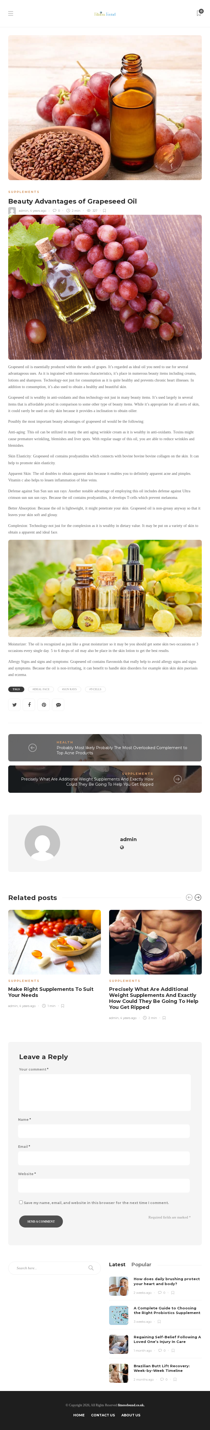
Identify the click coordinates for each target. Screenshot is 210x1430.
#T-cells (95, 689)
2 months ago (144, 1379)
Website (27, 1174)
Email (24, 1147)
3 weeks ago (142, 1322)
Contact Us (103, 1415)
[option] (54, 958)
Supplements (24, 192)
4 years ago (38, 211)
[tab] (117, 1265)
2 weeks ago (142, 1293)
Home (78, 1415)
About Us (130, 1415)
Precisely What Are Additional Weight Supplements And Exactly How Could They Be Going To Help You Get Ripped (87, 782)
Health (65, 742)
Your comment (33, 1069)
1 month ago (143, 1350)
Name (24, 1120)
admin (23, 211)
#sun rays (69, 689)
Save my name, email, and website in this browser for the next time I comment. (96, 1203)
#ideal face (41, 689)
